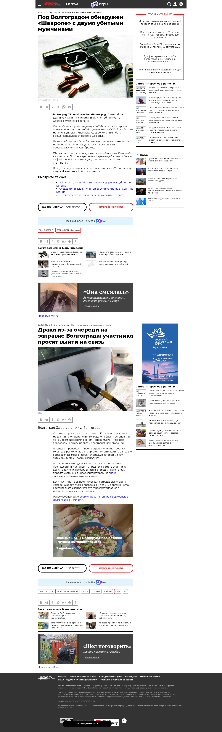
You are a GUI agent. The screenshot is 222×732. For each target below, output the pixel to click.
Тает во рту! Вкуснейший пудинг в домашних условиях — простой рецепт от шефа (165, 432)
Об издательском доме (110, 677)
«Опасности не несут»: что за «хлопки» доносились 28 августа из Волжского (114, 615)
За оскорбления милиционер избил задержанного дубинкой (113, 262)
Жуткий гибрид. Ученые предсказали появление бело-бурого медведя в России (166, 412)
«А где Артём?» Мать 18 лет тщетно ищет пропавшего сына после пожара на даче (165, 129)
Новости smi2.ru (48, 315)
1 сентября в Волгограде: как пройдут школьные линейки (160, 71)
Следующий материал (87, 724)
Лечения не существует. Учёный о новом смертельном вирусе (164, 401)
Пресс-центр (131, 677)
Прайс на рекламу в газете (83, 677)
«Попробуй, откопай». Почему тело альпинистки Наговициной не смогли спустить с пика (165, 100)
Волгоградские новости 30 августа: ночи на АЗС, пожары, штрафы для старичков (160, 35)
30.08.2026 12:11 (45, 325)
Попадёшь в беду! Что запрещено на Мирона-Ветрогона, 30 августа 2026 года (160, 47)
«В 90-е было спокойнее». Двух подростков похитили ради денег (165, 421)
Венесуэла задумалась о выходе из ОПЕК (164, 200)
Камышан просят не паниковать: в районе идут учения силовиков (115, 624)
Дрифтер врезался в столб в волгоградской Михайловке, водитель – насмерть (160, 59)
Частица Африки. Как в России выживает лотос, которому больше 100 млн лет (165, 120)
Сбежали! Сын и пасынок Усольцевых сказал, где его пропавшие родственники (166, 393)
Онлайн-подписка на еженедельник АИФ (77, 680)
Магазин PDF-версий (150, 677)
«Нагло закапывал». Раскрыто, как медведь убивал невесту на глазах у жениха (166, 90)
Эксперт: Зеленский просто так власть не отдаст (162, 180)
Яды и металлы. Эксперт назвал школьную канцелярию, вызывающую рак (164, 442)
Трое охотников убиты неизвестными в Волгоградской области (66, 264)
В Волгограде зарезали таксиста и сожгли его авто (91, 195)
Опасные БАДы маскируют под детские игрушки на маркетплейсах (88, 540)
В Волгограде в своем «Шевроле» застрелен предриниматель (67, 253)
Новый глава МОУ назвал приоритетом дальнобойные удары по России (165, 191)
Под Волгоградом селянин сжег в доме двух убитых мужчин (115, 253)
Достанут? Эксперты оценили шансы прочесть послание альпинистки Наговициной (166, 110)
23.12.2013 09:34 (45, 12)
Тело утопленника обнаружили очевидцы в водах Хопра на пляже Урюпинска (67, 625)
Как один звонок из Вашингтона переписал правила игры (163, 170)
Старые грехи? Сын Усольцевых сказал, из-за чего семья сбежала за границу (166, 139)
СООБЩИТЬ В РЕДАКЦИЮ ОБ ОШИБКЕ (116, 680)
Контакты (62, 677)
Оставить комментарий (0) (111, 207)
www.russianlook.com (48, 100)
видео (112, 473)
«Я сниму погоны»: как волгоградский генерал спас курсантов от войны (160, 22)
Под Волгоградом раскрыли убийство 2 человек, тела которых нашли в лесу (67, 273)
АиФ (40, 413)
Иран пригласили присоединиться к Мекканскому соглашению (165, 160)
